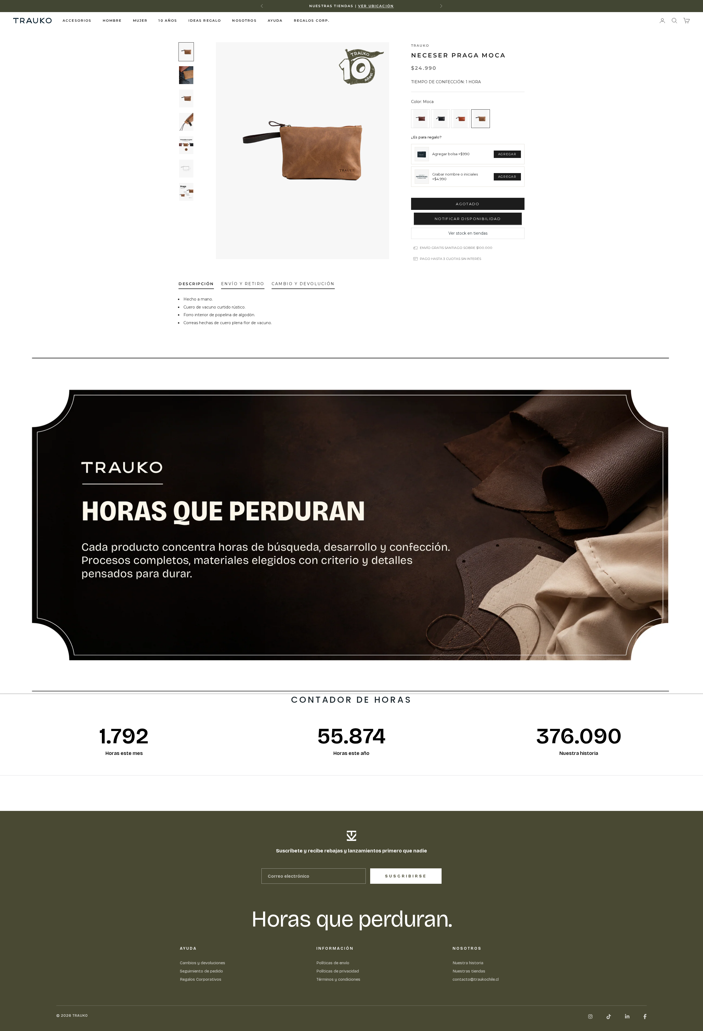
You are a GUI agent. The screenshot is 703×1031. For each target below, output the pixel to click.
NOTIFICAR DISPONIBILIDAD (468, 218)
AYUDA (275, 20)
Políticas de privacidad (337, 971)
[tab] (196, 285)
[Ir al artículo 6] (186, 168)
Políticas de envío (332, 962)
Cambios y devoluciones (202, 962)
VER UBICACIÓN (376, 6)
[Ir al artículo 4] (186, 121)
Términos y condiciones (338, 979)
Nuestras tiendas (469, 971)
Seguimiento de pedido (201, 971)
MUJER (140, 20)
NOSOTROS (244, 20)
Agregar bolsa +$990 (451, 154)
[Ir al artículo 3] (186, 98)
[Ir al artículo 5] (186, 145)
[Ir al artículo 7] (186, 191)
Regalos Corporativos (200, 979)
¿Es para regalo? (426, 137)
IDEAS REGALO (204, 20)
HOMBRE (112, 20)
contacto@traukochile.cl (476, 979)
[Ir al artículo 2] (186, 75)
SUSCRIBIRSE (406, 876)
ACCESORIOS (77, 20)
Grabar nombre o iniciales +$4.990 (455, 176)
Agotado (467, 204)
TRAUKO (420, 45)
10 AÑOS (167, 20)
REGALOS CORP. (312, 20)
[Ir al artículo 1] (186, 51)
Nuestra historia (468, 962)
